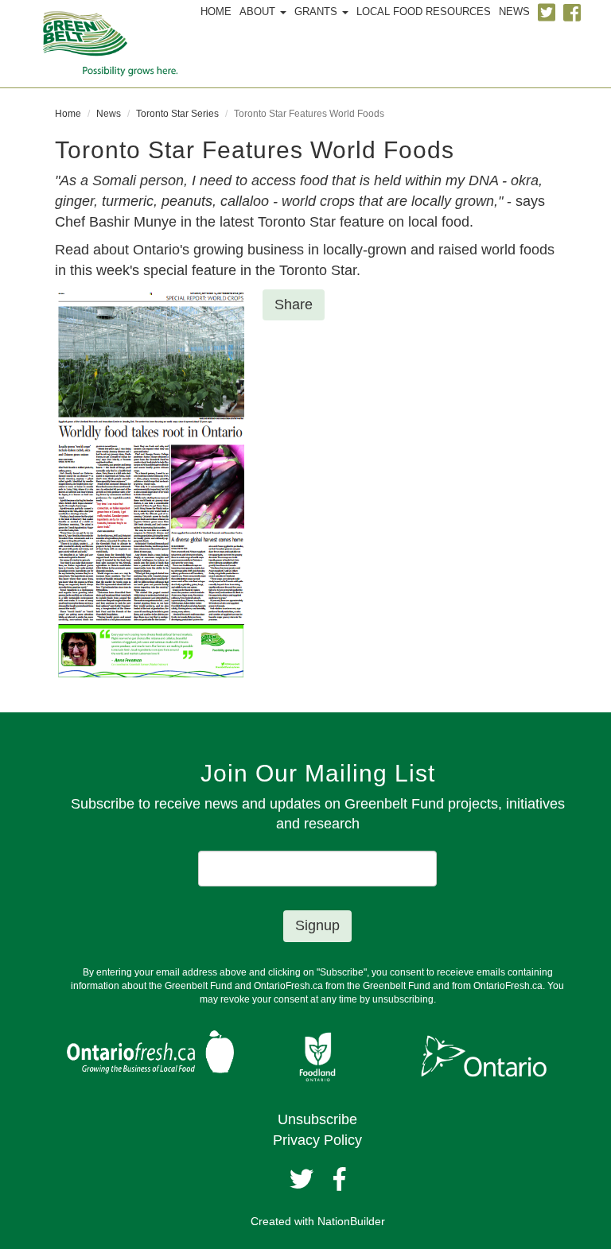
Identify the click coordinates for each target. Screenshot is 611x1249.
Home (68, 113)
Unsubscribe (317, 1119)
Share (293, 304)
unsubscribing (403, 999)
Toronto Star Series (177, 113)
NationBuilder (351, 1221)
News (108, 113)
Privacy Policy (317, 1140)
